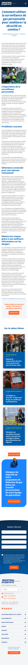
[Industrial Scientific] (8, 3)
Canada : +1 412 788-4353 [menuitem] (9, 596)
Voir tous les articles (14, 454)
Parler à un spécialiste (14, 501)
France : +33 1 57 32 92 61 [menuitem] (9, 598)
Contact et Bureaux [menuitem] (8, 593)
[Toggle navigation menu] (25, 3)
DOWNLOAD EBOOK (14, 313)
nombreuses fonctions (8, 110)
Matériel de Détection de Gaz (10, 34)
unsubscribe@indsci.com (8, 560)
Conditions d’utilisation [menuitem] (13, 649)
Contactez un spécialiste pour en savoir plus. (14, 299)
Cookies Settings (14, 652)
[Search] (22, 3)
